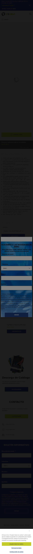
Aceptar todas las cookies (16, 544)
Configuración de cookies (16, 552)
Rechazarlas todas (16, 548)
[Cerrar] (29, 530)
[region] (16, 541)
